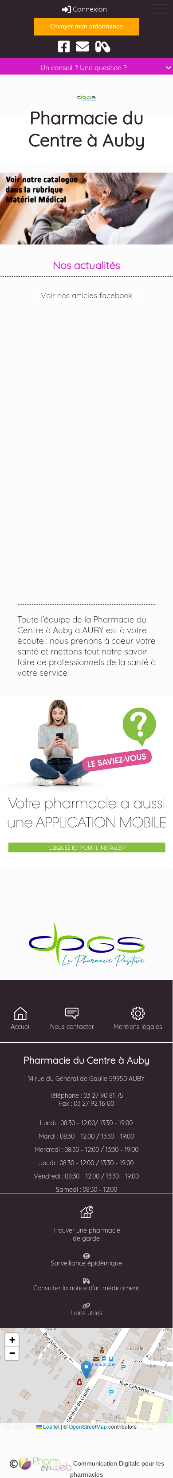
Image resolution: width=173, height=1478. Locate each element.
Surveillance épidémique (86, 1263)
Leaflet (50, 1426)
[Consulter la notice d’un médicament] (102, 45)
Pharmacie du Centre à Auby (86, 128)
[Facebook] (64, 45)
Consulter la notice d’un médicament (86, 1288)
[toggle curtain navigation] (160, 9)
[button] (86, 1370)
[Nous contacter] (82, 45)
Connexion (89, 8)
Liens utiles (86, 1313)
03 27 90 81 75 (103, 1096)
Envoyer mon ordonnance (86, 26)
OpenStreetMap (88, 1426)
